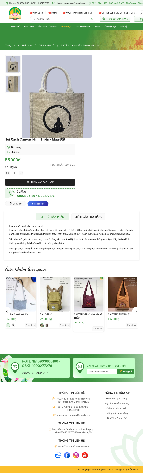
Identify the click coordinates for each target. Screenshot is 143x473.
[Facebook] (67, 455)
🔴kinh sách (36, 12)
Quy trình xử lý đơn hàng (116, 403)
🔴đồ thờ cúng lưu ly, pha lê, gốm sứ (119, 12)
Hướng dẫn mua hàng (117, 413)
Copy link (17, 203)
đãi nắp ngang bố (17, 314)
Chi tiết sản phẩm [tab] (52, 216)
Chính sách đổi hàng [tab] (88, 216)
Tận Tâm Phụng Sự (117, 418)
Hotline (21, 191)
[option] (38, 12)
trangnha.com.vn (105, 469)
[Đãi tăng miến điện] (122, 294)
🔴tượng (53, 12)
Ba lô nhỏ (46, 314)
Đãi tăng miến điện (119, 314)
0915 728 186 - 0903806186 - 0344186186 (74, 408)
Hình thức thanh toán (116, 408)
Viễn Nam (133, 469)
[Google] (76, 455)
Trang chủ (10, 45)
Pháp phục (27, 45)
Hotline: (12, 3)
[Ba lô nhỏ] (55, 294)
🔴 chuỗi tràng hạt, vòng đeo (78, 12)
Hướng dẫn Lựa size (62, 164)
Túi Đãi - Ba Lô (46, 45)
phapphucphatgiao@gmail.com (70, 3)
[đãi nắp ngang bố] (21, 294)
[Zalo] (58, 455)
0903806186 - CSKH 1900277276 (33, 3)
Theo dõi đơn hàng (117, 19)
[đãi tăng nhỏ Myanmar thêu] (88, 294)
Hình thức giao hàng (116, 398)
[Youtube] (85, 455)
